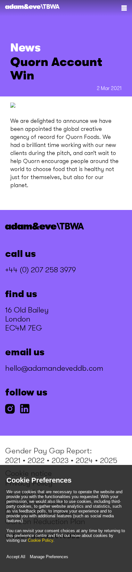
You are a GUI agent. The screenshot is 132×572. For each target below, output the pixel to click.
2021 (13, 460)
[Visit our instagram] (10, 409)
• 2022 (33, 460)
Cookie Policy (40, 540)
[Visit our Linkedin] (24, 409)
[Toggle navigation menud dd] (124, 8)
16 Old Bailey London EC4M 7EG (27, 318)
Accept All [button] (15, 556)
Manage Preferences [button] (49, 556)
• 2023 (57, 460)
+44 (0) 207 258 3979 (40, 269)
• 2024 (81, 460)
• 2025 (106, 460)
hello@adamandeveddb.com (54, 368)
